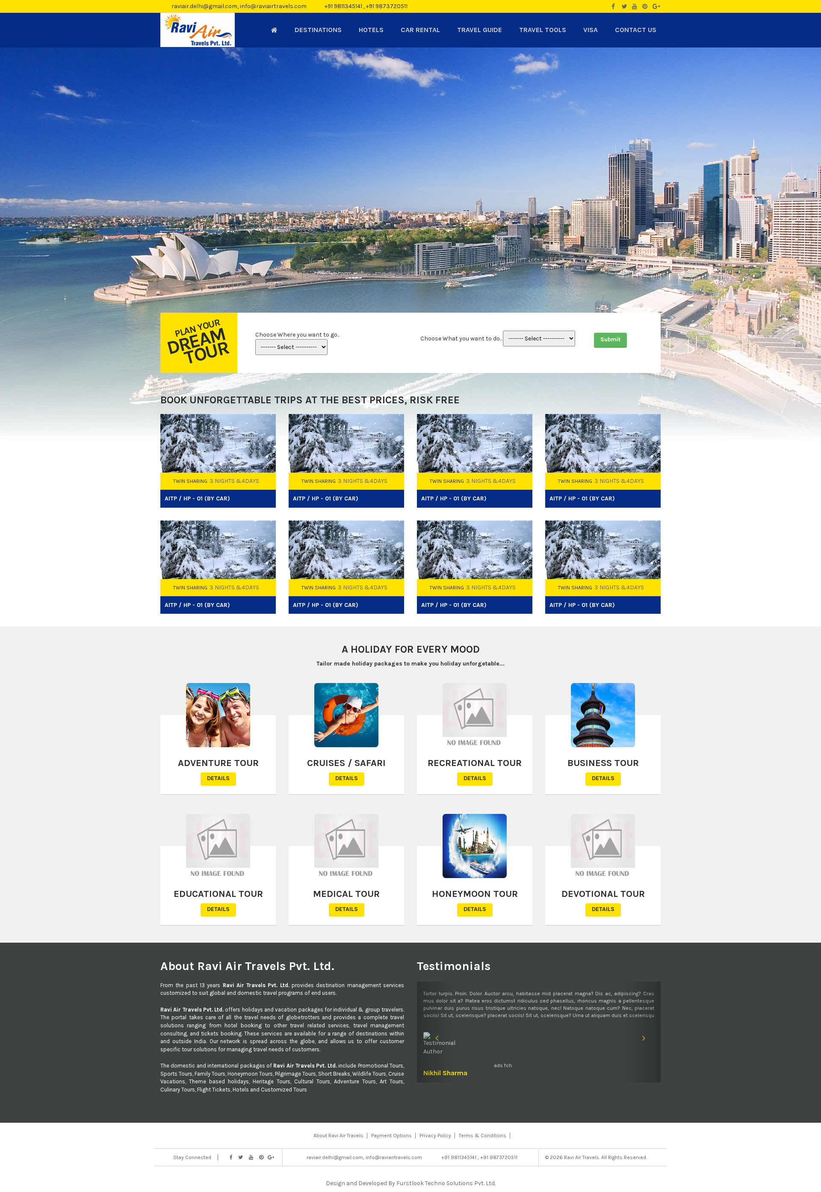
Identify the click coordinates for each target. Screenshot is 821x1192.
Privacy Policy (435, 1136)
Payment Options (391, 1136)
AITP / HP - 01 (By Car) (197, 498)
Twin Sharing (190, 481)
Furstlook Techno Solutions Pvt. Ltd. (446, 1183)
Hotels (371, 30)
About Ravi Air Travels (338, 1136)
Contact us (635, 30)
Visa (590, 30)
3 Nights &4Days (234, 481)
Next (655, 398)
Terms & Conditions (482, 1136)
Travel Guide (479, 30)
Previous (641, 398)
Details (218, 778)
